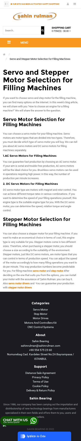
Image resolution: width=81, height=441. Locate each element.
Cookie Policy (40, 386)
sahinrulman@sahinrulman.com (40, 345)
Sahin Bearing (40, 341)
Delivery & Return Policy (40, 390)
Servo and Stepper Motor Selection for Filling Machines (40, 58)
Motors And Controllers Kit (40, 322)
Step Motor (40, 313)
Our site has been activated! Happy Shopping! (36, 4)
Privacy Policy (40, 377)
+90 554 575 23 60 (40, 350)
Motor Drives (40, 318)
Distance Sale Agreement (40, 372)
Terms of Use (40, 381)
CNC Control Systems (41, 327)
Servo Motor (40, 309)
